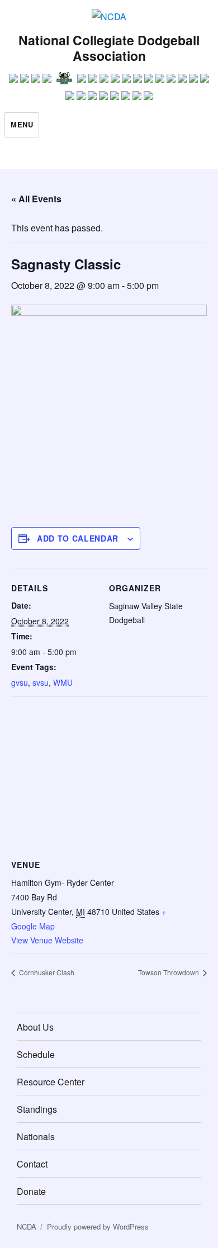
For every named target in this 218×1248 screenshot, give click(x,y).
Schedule (36, 1054)
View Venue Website (47, 940)
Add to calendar (78, 538)
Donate (31, 1191)
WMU (63, 682)
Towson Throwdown (169, 972)
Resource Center (50, 1081)
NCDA (26, 1226)
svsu (40, 682)
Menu (22, 124)
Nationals (36, 1136)
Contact (32, 1163)
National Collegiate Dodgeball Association (109, 48)
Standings (37, 1109)
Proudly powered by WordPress (98, 1226)
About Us (35, 1027)
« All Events (36, 198)
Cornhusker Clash (45, 972)
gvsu (19, 682)
